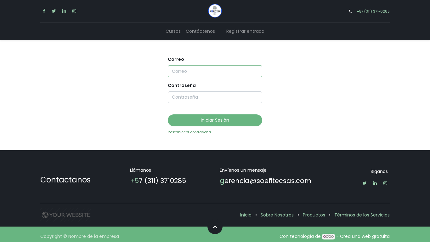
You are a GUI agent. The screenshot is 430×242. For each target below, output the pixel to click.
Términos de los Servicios (362, 215)
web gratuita (376, 236)
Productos (314, 215)
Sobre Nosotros (277, 215)
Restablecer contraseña (189, 132)
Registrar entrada (245, 31)
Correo (176, 59)
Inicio (246, 215)
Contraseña (182, 85)
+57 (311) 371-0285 (373, 11)
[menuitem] (173, 31)
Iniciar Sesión (215, 120)
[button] (215, 226)
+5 (134, 180)
